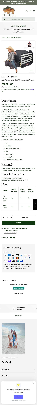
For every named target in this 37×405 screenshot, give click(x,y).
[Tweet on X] (7, 237)
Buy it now (18, 222)
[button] (30, 11)
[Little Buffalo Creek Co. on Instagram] (6, 362)
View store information (10, 232)
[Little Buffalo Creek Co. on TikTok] (10, 362)
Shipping (4, 87)
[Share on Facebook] (11, 237)
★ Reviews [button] (35, 204)
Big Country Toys (6, 77)
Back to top (18, 315)
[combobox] (18, 19)
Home (3, 37)
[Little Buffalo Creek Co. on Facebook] (3, 362)
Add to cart (25, 217)
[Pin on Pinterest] (14, 237)
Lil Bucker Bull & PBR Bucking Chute (14, 37)
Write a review (18, 288)
